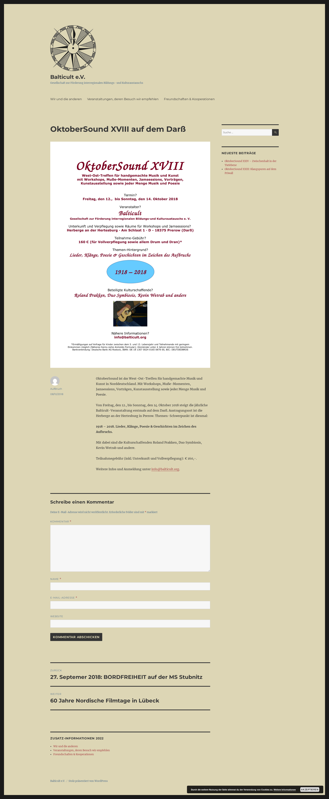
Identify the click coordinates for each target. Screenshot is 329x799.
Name (55, 579)
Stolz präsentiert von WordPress (88, 781)
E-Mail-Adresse (63, 597)
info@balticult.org (165, 469)
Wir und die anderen (66, 99)
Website (56, 616)
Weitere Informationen (285, 789)
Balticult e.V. (67, 77)
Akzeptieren (309, 789)
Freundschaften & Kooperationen (189, 99)
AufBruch (56, 388)
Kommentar (60, 521)
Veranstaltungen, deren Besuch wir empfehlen (123, 99)
